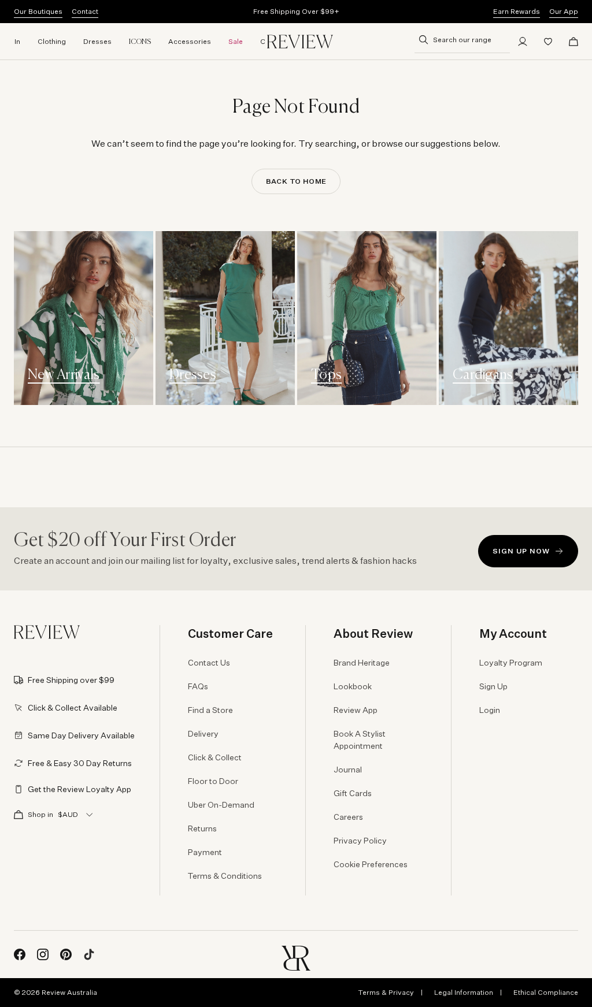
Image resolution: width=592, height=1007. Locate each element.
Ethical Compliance (545, 992)
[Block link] (83, 318)
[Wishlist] (548, 41)
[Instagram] (43, 954)
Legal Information (463, 992)
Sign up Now (521, 551)
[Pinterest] (66, 954)
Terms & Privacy (386, 992)
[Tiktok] (89, 954)
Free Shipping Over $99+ (296, 11)
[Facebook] (19, 954)
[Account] (522, 41)
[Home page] (300, 42)
